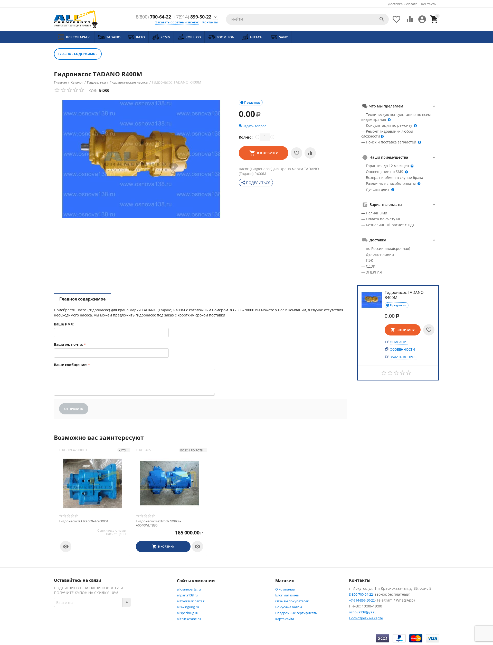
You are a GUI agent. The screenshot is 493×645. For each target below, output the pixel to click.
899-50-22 (192, 17)
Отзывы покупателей (292, 601)
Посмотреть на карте (366, 618)
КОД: (93, 90)
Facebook (127, 620)
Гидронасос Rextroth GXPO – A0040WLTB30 (158, 523)
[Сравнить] (310, 153)
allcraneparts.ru (189, 589)
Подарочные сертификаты (296, 613)
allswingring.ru (188, 607)
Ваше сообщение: (70, 364)
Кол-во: (246, 137)
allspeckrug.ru (187, 613)
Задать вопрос (403, 357)
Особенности (402, 349)
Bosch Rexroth (191, 450)
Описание (399, 342)
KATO (122, 450)
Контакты (429, 4)
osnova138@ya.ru (362, 612)
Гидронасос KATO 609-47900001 (83, 521)
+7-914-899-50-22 (362, 600)
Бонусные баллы (288, 607)
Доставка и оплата (402, 4)
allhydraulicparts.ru (191, 601)
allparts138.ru (187, 595)
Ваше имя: (64, 324)
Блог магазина (287, 595)
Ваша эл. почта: (68, 344)
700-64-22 (153, 17)
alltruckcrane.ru (189, 618)
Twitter (153, 620)
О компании (285, 589)
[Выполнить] (126, 602)
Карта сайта (284, 618)
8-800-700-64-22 (361, 594)
